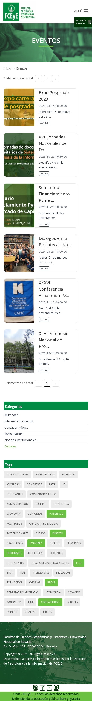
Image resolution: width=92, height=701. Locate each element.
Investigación (13, 434)
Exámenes (36, 543)
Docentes (56, 553)
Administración (17, 504)
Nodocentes (15, 563)
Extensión (68, 474)
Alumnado (11, 415)
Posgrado (56, 514)
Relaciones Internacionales (50, 563)
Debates (10, 446)
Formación (14, 582)
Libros (47, 612)
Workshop (14, 602)
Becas (51, 582)
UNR (31, 602)
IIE (64, 484)
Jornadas (13, 484)
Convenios (35, 514)
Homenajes (14, 553)
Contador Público (16, 428)
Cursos (40, 533)
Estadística (61, 504)
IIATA (52, 484)
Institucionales (17, 533)
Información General (18, 421)
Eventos (21, 68)
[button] (83, 22)
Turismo (40, 504)
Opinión (12, 612)
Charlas (34, 582)
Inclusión (63, 572)
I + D (79, 563)
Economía (13, 514)
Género (55, 543)
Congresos (34, 484)
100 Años (74, 592)
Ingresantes (41, 572)
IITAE (22, 572)
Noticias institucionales (20, 440)
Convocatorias (17, 474)
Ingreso (57, 533)
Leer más (44, 122)
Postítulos (14, 523)
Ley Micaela (53, 592)
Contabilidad (50, 602)
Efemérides (74, 543)
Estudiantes (15, 494)
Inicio (7, 68)
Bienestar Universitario (22, 592)
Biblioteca (35, 553)
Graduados (15, 543)
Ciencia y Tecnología (43, 523)
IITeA (9, 572)
